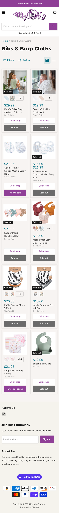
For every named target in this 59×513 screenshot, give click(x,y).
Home (5, 41)
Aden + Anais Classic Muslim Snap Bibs (43, 174)
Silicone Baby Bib (42, 363)
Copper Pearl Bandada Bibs (11, 234)
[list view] (54, 60)
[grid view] (47, 60)
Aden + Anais (10, 177)
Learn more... (12, 463)
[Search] (53, 26)
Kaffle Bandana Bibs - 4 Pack (43, 307)
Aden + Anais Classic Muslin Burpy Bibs (15, 170)
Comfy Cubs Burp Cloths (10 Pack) (13, 111)
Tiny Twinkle (38, 246)
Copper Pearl (9, 239)
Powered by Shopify (29, 507)
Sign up (47, 439)
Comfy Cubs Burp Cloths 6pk (42, 111)
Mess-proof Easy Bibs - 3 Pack (42, 241)
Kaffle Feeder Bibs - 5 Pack (14, 307)
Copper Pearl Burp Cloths (13, 372)
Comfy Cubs (9, 115)
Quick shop (15, 120)
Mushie (36, 366)
